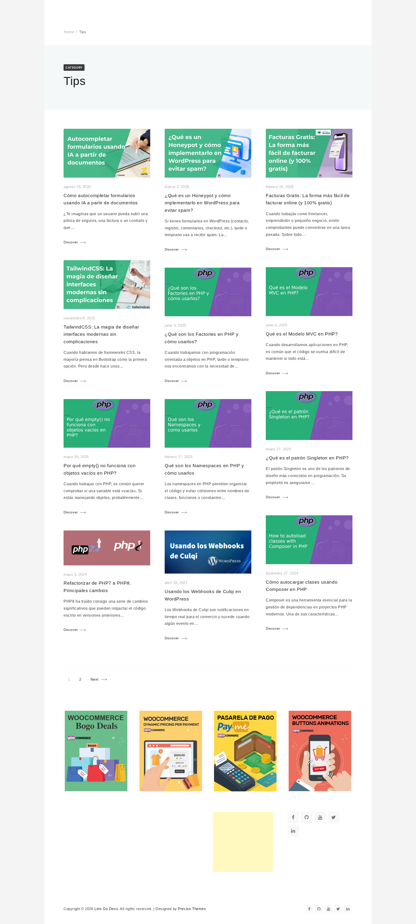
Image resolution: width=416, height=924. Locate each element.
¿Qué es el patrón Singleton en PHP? (307, 457)
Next (94, 679)
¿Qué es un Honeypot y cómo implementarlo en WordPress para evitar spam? (202, 203)
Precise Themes (192, 909)
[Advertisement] (243, 842)
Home (69, 32)
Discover (71, 242)
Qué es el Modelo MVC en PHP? (302, 333)
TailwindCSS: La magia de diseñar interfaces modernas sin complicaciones (101, 334)
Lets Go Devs (106, 909)
